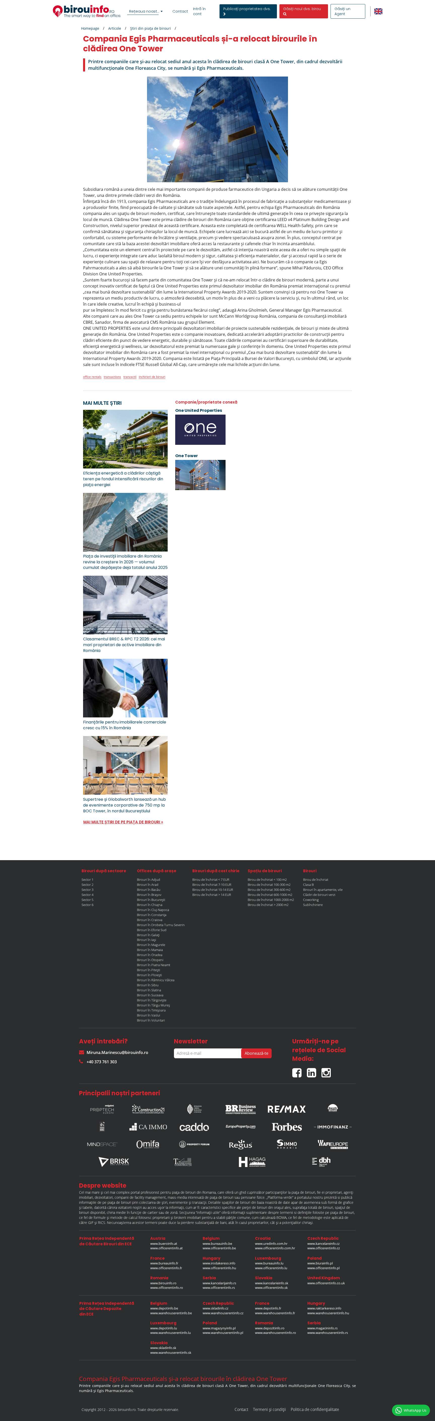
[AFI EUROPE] (332, 1144)
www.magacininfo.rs (322, 1328)
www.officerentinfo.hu (219, 1268)
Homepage (90, 28)
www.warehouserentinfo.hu (328, 1313)
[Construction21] (148, 1108)
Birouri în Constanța (151, 915)
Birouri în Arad (147, 884)
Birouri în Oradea (149, 955)
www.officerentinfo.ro (166, 1287)
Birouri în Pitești (148, 970)
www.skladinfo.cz (215, 1308)
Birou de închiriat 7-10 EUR (211, 884)
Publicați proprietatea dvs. (247, 8)
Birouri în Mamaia (150, 950)
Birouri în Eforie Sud (151, 930)
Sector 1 (87, 879)
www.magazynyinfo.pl (219, 1328)
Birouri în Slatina (149, 990)
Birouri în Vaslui (148, 1015)
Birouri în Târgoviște (151, 1000)
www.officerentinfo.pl (323, 1268)
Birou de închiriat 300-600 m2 (269, 889)
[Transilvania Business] (102, 1127)
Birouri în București (151, 899)
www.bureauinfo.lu (269, 1263)
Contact (180, 11)
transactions (112, 377)
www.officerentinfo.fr (166, 1268)
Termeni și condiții (269, 1409)
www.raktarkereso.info (324, 1308)
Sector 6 (87, 904)
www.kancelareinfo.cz (323, 1243)
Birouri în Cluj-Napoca (153, 909)
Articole (114, 28)
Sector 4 (87, 894)
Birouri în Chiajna (149, 904)
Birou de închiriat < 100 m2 (267, 879)
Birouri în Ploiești (149, 975)
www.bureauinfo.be (217, 1243)
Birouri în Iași (146, 939)
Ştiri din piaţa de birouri (150, 28)
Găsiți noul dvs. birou (302, 8)
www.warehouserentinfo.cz (223, 1313)
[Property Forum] (194, 1144)
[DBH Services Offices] (321, 1162)
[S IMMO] (286, 1144)
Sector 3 (87, 889)
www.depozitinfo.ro (269, 1328)
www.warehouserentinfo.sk (170, 1352)
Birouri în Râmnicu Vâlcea (155, 980)
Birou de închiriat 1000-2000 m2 (271, 899)
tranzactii (129, 377)
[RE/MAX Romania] (286, 1107)
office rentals (92, 377)
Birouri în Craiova (149, 920)
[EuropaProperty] (240, 1127)
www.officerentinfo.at (166, 1248)
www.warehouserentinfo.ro (275, 1332)
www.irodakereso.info (219, 1263)
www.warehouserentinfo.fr (275, 1313)
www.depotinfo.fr (268, 1308)
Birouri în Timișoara (151, 1010)
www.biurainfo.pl (320, 1263)
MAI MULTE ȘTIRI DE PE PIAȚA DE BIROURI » (123, 822)
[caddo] (194, 1127)
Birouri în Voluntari (151, 1020)
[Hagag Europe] (252, 1162)
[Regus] (240, 1144)
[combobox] (145, 11)
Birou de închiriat (315, 879)
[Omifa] (148, 1144)
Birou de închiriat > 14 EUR (211, 894)
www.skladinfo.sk (163, 1347)
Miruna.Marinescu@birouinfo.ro (117, 1052)
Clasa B (308, 884)
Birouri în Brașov (149, 894)
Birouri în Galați (148, 935)
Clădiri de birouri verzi (319, 894)
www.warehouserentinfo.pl (223, 1332)
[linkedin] (314, 1070)
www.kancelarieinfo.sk (271, 1283)
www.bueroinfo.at (163, 1243)
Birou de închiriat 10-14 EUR (212, 889)
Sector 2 (87, 884)
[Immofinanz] (332, 1126)
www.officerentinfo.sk (271, 1287)
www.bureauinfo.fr (164, 1263)
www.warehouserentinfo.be (171, 1313)
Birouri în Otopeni (150, 960)
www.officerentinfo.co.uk (326, 1283)
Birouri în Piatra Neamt (153, 965)
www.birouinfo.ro (163, 1283)
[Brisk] (113, 1162)
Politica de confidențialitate (315, 1409)
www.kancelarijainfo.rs (219, 1283)
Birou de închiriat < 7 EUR (210, 879)
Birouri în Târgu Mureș (153, 1005)
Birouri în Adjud (148, 879)
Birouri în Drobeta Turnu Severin (161, 925)
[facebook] (299, 1070)
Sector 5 (87, 899)
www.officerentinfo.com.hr (275, 1248)
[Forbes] (286, 1127)
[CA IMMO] (148, 1127)
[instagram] (327, 1070)
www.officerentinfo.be (219, 1248)
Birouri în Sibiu (148, 985)
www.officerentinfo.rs (219, 1287)
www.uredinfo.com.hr (271, 1243)
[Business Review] (240, 1108)
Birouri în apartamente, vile (323, 889)
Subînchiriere (313, 904)
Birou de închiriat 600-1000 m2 (270, 894)
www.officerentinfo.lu (271, 1268)
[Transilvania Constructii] (183, 1162)
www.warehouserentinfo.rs (327, 1332)
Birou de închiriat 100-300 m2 (269, 884)
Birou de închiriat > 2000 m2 (268, 904)
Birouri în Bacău (148, 889)
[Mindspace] (102, 1144)
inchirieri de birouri (152, 377)
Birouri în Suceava (150, 995)
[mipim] (102, 1108)
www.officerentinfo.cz (323, 1248)
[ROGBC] (194, 1108)
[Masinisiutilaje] (332, 1108)
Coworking (311, 899)
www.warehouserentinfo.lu (170, 1332)
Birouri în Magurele (151, 944)
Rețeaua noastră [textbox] (145, 11)
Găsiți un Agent (342, 11)
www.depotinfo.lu (163, 1328)
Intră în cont (199, 11)
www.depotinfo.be (164, 1308)
